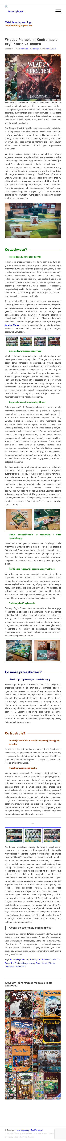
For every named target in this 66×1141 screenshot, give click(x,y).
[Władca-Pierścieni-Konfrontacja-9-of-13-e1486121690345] (40, 341)
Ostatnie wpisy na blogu (18, 22)
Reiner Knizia (42, 963)
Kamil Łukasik (51, 49)
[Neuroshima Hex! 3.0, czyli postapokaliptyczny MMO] (19, 1003)
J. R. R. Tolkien (43, 959)
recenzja (31, 963)
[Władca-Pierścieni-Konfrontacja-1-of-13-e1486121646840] (47, 650)
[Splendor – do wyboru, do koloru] (47, 1031)
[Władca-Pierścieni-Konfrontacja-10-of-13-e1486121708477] (51, 835)
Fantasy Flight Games (19, 959)
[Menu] (56, 11)
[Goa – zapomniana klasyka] (47, 1003)
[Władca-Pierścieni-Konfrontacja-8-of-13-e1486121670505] (26, 341)
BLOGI (28, 25)
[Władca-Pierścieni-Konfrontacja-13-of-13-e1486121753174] (47, 519)
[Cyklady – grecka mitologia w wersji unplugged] (47, 1058)
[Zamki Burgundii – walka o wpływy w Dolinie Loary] (47, 1086)
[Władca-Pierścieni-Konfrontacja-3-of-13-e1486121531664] (19, 519)
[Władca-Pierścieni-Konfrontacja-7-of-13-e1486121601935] (33, 835)
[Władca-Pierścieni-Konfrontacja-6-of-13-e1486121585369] (12, 341)
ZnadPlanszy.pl (14, 25)
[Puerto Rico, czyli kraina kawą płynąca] (19, 1058)
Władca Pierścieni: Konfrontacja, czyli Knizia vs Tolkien (31, 41)
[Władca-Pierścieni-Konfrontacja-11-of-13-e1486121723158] (54, 341)
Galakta (33, 959)
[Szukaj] (49, 11)
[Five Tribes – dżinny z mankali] (19, 1031)
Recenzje (35, 49)
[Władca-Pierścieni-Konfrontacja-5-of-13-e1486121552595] (19, 650)
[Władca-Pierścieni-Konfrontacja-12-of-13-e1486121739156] (14, 835)
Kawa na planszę (22, 1130)
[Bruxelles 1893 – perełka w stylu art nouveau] (19, 1086)
